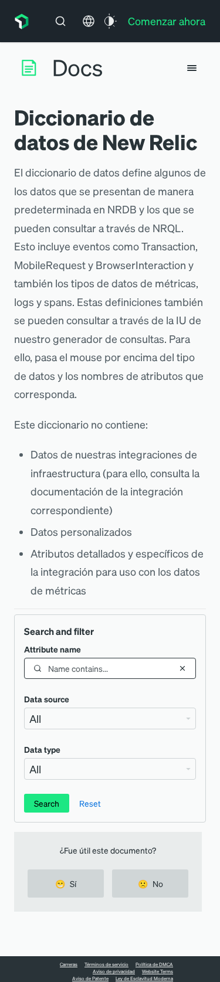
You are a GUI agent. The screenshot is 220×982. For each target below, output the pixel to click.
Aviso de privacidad (114, 971)
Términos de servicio (106, 964)
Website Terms (157, 971)
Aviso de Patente (90, 978)
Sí (65, 883)
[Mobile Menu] (192, 68)
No (150, 883)
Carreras (68, 964)
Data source (46, 699)
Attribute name (52, 649)
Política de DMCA (154, 964)
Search (46, 803)
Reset (90, 803)
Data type (42, 749)
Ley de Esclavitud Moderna (144, 978)
